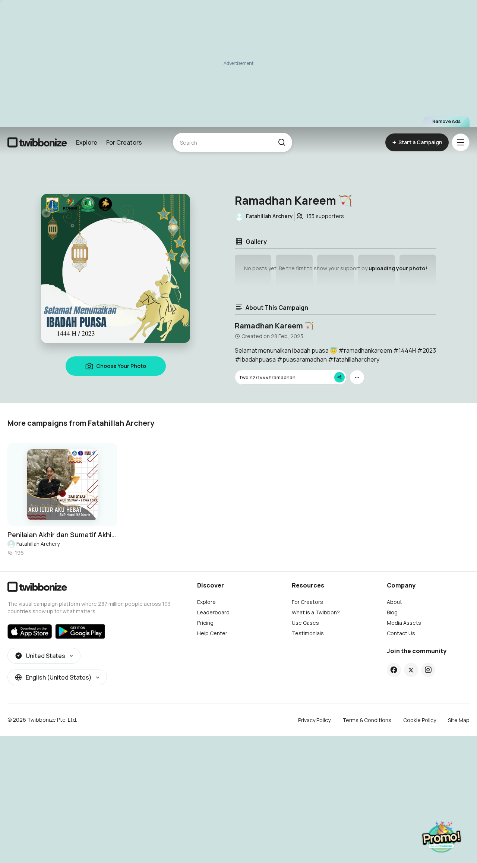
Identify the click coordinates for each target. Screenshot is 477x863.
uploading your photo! (398, 268)
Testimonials (308, 633)
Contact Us (401, 633)
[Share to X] (411, 669)
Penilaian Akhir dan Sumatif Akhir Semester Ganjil (62, 534)
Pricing (205, 622)
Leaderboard (213, 612)
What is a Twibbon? (316, 612)
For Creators (124, 142)
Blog (392, 612)
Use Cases (305, 622)
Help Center (212, 633)
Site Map (459, 720)
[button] (281, 142)
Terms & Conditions (366, 720)
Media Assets (404, 622)
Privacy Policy (314, 720)
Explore (86, 142)
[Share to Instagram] (428, 669)
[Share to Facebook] (394, 669)
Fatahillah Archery (38, 543)
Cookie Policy (419, 720)
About (394, 601)
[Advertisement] (238, 63)
